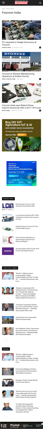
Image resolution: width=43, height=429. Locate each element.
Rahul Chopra (6, 110)
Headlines (5, 70)
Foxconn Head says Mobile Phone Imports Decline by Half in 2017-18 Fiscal (21, 106)
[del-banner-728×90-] (21, 428)
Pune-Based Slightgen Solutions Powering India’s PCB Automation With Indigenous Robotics (26, 371)
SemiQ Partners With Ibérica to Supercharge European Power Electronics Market (25, 239)
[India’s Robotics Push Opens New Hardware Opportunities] (8, 320)
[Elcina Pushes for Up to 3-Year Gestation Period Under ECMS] (8, 206)
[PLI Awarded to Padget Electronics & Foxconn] (21, 30)
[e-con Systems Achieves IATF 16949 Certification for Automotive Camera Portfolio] (8, 218)
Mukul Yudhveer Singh (8, 79)
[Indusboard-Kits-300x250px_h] (21, 151)
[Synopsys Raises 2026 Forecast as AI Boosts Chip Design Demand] (8, 251)
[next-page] (6, 258)
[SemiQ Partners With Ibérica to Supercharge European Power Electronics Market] (8, 240)
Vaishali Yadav (6, 47)
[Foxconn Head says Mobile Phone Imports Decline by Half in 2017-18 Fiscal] (21, 93)
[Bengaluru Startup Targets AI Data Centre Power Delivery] (8, 382)
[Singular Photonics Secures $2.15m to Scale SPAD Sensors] (8, 229)
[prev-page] (3, 258)
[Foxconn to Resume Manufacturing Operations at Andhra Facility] (21, 61)
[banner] (21, 185)
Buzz (4, 39)
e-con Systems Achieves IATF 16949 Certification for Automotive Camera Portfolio (27, 217)
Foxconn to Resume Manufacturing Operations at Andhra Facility (18, 75)
